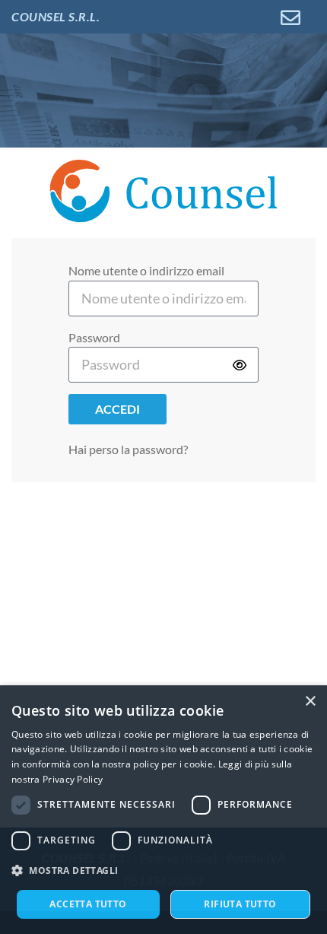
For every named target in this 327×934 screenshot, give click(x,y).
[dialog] (163, 809)
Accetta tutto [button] (87, 903)
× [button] (310, 701)
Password (94, 337)
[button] (163, 871)
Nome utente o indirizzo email (146, 270)
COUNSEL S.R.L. (55, 16)
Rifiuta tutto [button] (240, 903)
